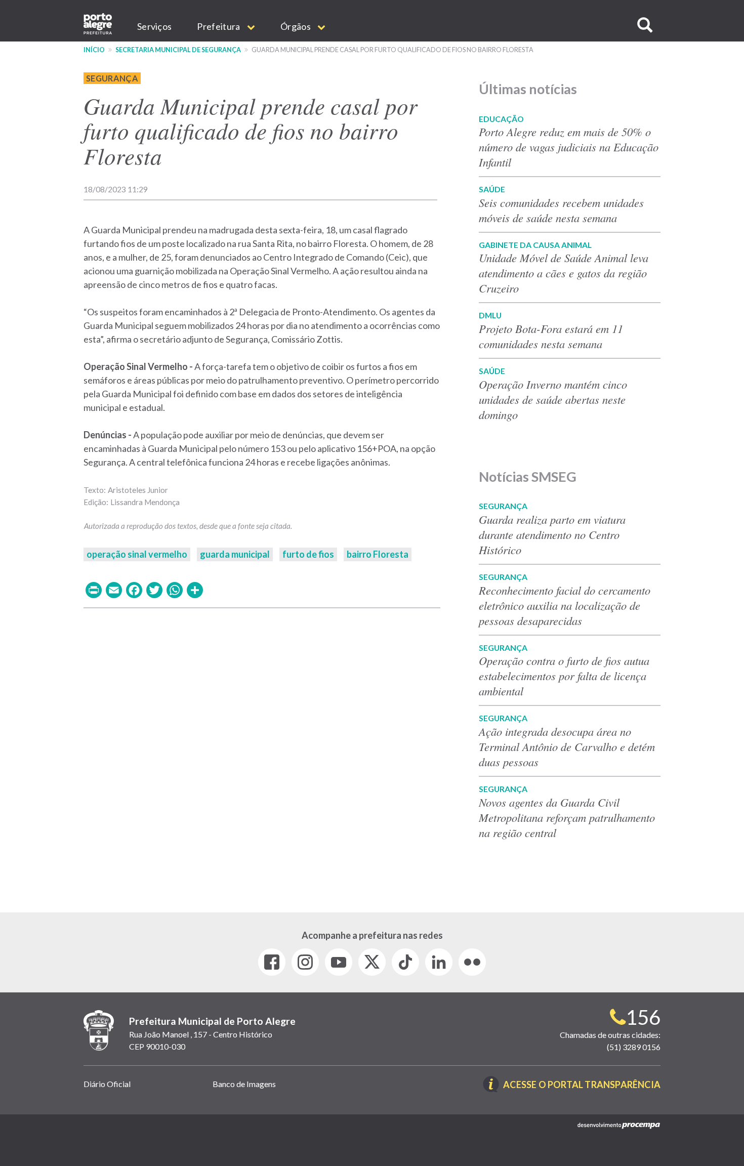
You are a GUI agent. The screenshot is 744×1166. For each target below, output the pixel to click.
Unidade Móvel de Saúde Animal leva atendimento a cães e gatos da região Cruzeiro (563, 273)
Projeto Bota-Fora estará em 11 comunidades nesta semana (551, 336)
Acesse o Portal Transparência (581, 1085)
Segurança (112, 78)
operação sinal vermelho (137, 554)
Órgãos (296, 26)
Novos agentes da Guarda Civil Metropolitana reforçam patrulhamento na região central (567, 817)
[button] (645, 25)
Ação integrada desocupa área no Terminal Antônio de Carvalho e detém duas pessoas (567, 746)
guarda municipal (235, 554)
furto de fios (308, 554)
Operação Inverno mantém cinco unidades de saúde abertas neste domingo (553, 399)
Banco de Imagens (244, 1084)
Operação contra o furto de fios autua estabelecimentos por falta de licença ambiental (564, 675)
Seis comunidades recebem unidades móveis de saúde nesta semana (561, 210)
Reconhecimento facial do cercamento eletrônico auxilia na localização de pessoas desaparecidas (564, 605)
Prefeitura (219, 26)
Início (94, 50)
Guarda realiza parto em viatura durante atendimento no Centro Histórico (552, 534)
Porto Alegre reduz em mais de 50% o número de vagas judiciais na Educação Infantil (568, 147)
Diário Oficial (107, 1084)
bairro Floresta (377, 554)
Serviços (154, 26)
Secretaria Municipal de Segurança (178, 50)
